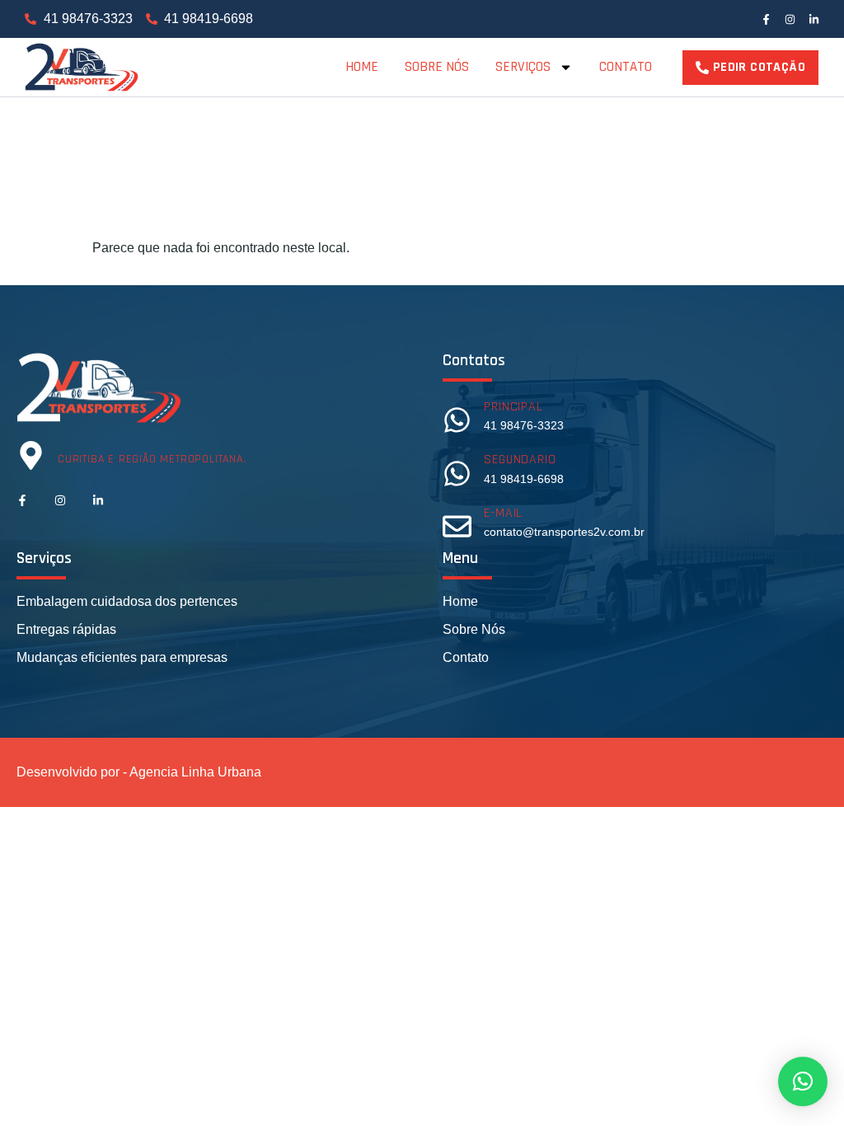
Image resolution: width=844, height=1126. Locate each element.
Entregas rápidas (66, 629)
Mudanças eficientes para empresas (121, 657)
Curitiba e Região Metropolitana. (152, 459)
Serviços (523, 67)
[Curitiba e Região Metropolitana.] (30, 455)
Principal (513, 406)
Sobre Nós (437, 67)
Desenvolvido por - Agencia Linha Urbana (138, 772)
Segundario (520, 459)
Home (361, 67)
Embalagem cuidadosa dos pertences (126, 601)
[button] (803, 1081)
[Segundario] (457, 473)
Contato (625, 67)
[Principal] (457, 420)
